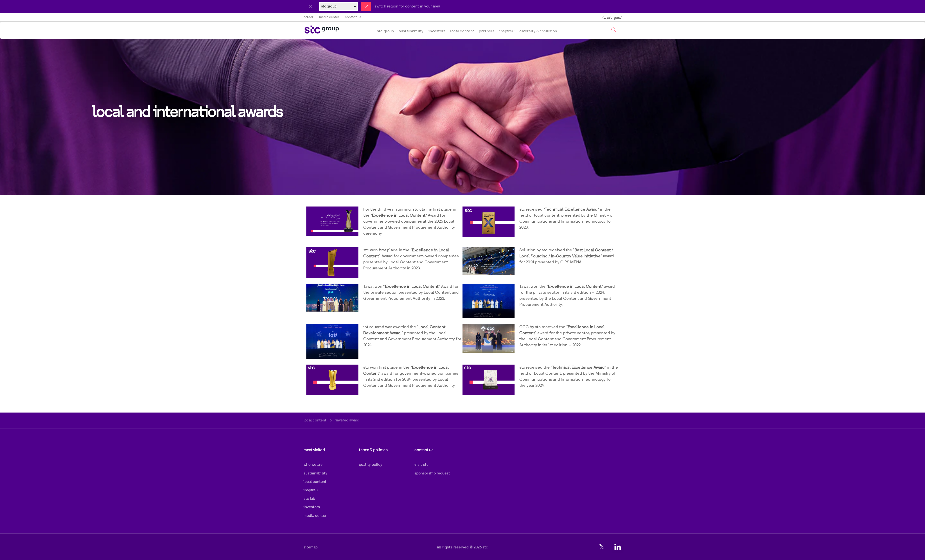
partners (486, 31)
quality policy (370, 464)
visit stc (421, 464)
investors (437, 31)
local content (462, 31)
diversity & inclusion (538, 31)
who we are (313, 464)
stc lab (309, 498)
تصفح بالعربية (611, 17)
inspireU (507, 31)
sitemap (310, 547)
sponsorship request (432, 473)
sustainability (411, 31)
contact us (353, 17)
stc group (385, 31)
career (308, 17)
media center (329, 17)
